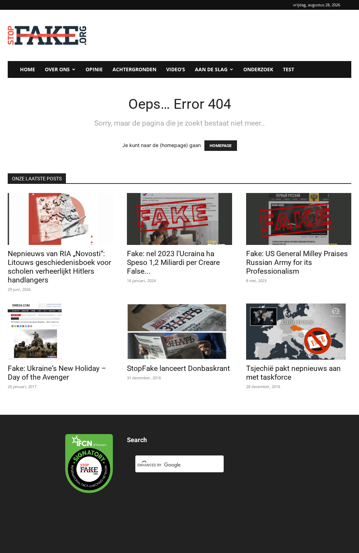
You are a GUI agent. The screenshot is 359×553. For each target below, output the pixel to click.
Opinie (94, 69)
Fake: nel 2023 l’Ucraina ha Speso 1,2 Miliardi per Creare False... (173, 262)
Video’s (175, 69)
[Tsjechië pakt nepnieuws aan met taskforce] (298, 332)
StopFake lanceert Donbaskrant (179, 368)
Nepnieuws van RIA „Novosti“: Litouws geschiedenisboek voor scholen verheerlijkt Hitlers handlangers (59, 266)
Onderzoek (258, 69)
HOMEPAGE (221, 145)
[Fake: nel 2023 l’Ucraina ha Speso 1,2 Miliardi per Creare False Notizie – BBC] (179, 219)
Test (288, 69)
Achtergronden (134, 69)
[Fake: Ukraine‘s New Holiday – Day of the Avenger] (60, 332)
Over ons (57, 69)
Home (27, 69)
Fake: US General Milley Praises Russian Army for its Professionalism (297, 262)
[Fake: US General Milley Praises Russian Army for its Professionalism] (298, 219)
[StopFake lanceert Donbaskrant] (179, 332)
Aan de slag (211, 69)
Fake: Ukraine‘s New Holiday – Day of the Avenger (57, 372)
